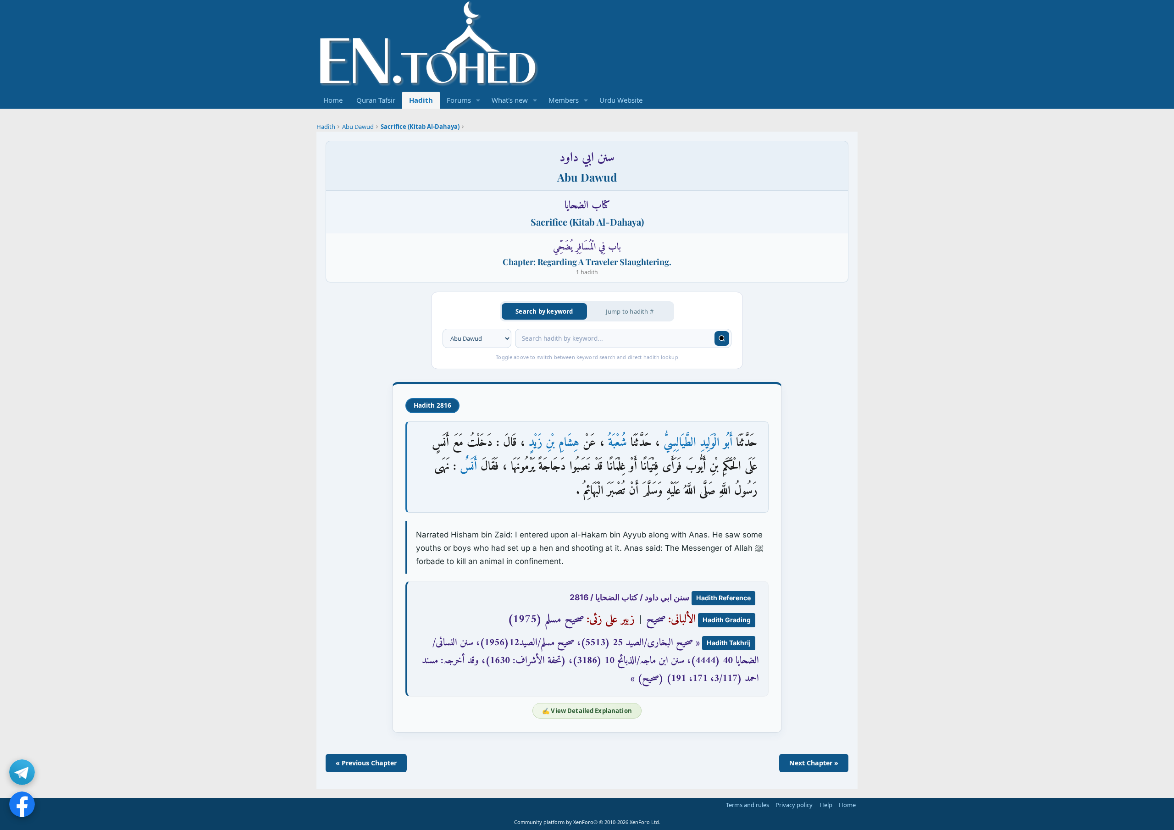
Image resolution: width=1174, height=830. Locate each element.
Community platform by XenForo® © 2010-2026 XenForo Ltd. (587, 822)
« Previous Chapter (366, 762)
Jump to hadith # (629, 311)
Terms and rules (747, 805)
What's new (510, 100)
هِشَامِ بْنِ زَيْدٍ (554, 443)
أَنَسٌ (468, 466)
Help (826, 805)
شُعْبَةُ (617, 443)
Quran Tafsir (375, 100)
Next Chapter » (813, 762)
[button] (478, 100)
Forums (459, 100)
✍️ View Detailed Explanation (587, 711)
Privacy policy (794, 805)
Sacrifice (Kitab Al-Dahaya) (420, 126)
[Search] (721, 338)
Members (563, 100)
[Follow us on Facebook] (22, 804)
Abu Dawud (358, 126)
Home (333, 100)
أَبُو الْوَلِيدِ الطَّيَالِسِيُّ (698, 443)
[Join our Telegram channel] (22, 772)
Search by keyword (544, 311)
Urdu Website (620, 100)
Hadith (421, 100)
